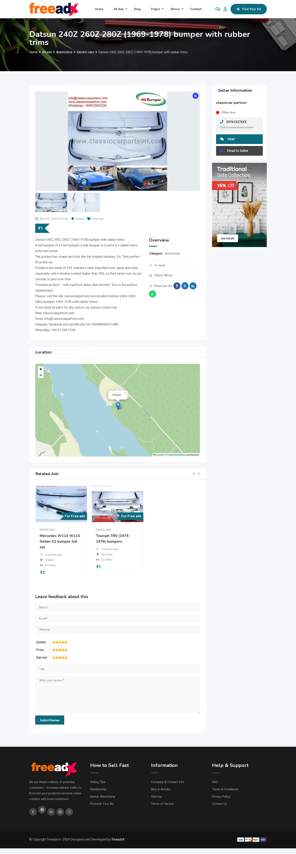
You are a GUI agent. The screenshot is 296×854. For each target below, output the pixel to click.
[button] (118, 406)
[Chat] (217, 9)
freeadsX (118, 839)
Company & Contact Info (167, 782)
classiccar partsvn (231, 102)
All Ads (119, 9)
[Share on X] (184, 285)
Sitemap (156, 796)
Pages (155, 9)
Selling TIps (97, 782)
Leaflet (160, 454)
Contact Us (219, 804)
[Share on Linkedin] (193, 285)
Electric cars (47, 529)
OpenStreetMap (176, 454)
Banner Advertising (102, 796)
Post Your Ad (251, 9)
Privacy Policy (221, 796)
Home (99, 9)
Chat (231, 139)
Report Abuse (163, 275)
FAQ (214, 782)
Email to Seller (237, 151)
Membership (98, 789)
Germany (107, 554)
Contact (196, 9)
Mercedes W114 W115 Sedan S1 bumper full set (60, 541)
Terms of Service (162, 804)
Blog (137, 9)
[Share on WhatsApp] (152, 293)
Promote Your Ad (101, 804)
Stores (175, 9)
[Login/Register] (225, 9)
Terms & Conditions (225, 789)
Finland (79, 219)
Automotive (172, 253)
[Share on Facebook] (176, 285)
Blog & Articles (161, 789)
